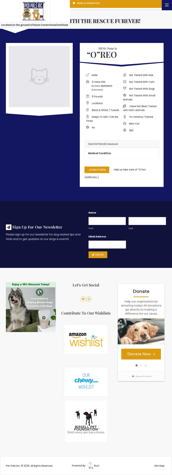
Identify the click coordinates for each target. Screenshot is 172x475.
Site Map (159, 465)
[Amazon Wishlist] (86, 339)
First (91, 228)
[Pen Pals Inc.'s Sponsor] (31, 307)
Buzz (96, 465)
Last (131, 228)
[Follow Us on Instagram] (89, 299)
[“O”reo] (39, 76)
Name (92, 212)
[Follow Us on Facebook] (83, 299)
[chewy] (86, 381)
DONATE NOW (97, 169)
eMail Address (97, 236)
